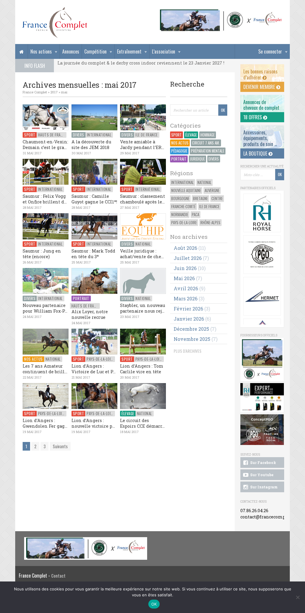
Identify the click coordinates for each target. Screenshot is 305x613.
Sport (176, 135)
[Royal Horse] (262, 213)
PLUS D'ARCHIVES (187, 351)
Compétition (95, 51)
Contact (58, 576)
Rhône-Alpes (210, 222)
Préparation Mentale (207, 151)
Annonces (70, 51)
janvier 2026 (189, 319)
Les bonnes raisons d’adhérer (260, 74)
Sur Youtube (261, 474)
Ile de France (209, 206)
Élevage (191, 135)
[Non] (298, 597)
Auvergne (212, 190)
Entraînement (129, 51)
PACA (195, 214)
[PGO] (262, 430)
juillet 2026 (188, 258)
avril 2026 (186, 288)
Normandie (179, 214)
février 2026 (188, 308)
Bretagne (200, 198)
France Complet (35, 92)
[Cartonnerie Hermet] (262, 296)
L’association (163, 51)
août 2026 (185, 248)
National (204, 182)
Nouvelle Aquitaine (186, 190)
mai (64, 92)
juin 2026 (185, 268)
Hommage (207, 135)
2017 (54, 92)
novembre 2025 (192, 339)
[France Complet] (54, 23)
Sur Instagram (263, 487)
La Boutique (255, 153)
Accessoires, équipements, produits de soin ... (260, 138)
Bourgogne (180, 198)
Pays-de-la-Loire (184, 222)
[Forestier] (221, 12)
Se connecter (270, 51)
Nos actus (180, 143)
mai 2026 (184, 278)
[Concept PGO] (262, 254)
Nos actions (41, 51)
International (182, 182)
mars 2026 (185, 298)
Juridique (197, 159)
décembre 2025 (191, 329)
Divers (213, 159)
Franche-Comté (183, 206)
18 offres (253, 117)
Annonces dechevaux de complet (261, 104)
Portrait (178, 159)
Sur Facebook (262, 462)
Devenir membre (259, 86)
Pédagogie (179, 151)
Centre (217, 198)
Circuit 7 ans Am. (206, 143)
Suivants (60, 446)
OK (154, 604)
